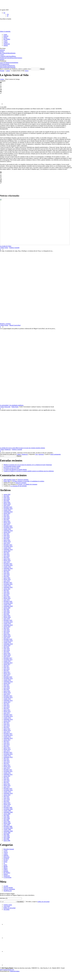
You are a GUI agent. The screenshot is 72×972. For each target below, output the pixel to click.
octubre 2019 (7, 623)
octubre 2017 (7, 661)
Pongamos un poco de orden (11, 468)
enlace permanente (55, 454)
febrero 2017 (7, 674)
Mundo (6, 866)
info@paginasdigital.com (7, 969)
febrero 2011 (7, 785)
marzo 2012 (7, 765)
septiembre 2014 (8, 719)
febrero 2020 (7, 617)
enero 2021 (7, 600)
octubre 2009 (7, 810)
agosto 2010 (7, 795)
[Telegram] (36, 89)
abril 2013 (6, 746)
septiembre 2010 (8, 793)
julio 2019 (6, 628)
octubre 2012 (7, 755)
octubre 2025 (7, 510)
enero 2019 (7, 637)
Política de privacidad (9, 908)
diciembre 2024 (8, 526)
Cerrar (5, 34)
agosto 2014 (7, 721)
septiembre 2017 (8, 662)
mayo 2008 (7, 837)
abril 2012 (6, 763)
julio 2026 (6, 496)
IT (7, 16)
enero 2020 (7, 618)
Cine (36, 454)
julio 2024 (6, 534)
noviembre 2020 (8, 603)
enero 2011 (7, 787)
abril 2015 (6, 708)
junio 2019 (6, 629)
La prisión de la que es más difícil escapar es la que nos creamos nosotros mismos (22, 448)
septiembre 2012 (8, 757)
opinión (7, 64)
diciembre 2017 (8, 658)
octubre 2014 (7, 718)
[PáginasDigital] (17, 28)
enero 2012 (7, 768)
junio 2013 (6, 743)
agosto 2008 (7, 832)
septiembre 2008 (8, 831)
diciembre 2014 (8, 714)
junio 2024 (6, 535)
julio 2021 (6, 590)
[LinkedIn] (36, 86)
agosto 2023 (7, 551)
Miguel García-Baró (15, 325)
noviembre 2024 (8, 527)
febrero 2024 (7, 541)
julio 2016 (6, 685)
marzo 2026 (7, 502)
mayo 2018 (7, 650)
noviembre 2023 (8, 546)
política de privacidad (43, 901)
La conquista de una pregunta (18, 486)
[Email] (36, 91)
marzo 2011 (7, 784)
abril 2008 (6, 839)
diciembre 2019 (8, 620)
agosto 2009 (7, 814)
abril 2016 (6, 689)
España (8, 67)
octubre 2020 (7, 604)
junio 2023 (6, 554)
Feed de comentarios (9, 889)
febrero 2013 (7, 749)
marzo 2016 (7, 691)
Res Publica (7, 39)
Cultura (6, 42)
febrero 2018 (7, 655)
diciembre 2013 (8, 733)
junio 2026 (6, 497)
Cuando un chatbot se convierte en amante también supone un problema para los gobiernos (29, 471)
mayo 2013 (7, 744)
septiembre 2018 (8, 644)
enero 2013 (7, 751)
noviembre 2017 (8, 659)
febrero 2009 (7, 823)
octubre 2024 (7, 529)
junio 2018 (6, 648)
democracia (9, 62)
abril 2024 (6, 538)
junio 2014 (6, 724)
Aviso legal (7, 906)
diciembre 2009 (8, 807)
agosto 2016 (7, 683)
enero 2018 (7, 656)
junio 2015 (6, 705)
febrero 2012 (7, 766)
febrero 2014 (7, 730)
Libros (10, 56)
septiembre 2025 (8, 511)
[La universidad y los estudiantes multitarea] (36, 403)
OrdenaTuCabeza (14, 971)
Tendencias (7, 44)
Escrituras (6, 858)
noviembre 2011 (8, 771)
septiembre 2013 (8, 738)
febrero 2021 (7, 598)
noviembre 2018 (8, 640)
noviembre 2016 (8, 678)
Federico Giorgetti (14, 247)
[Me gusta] (0, 103)
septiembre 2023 (8, 549)
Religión (13, 53)
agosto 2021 (7, 589)
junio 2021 (6, 592)
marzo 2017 (7, 672)
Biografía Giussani (9, 849)
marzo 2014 (7, 729)
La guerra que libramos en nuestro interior (15, 469)
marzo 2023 (7, 559)
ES (4, 13)
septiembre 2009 (8, 812)
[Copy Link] (36, 93)
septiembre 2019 (8, 625)
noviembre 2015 (8, 697)
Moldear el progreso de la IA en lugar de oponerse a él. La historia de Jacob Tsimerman (28, 464)
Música (14, 56)
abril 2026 (6, 500)
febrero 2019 (7, 636)
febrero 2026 (7, 504)
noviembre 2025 (8, 508)
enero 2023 (7, 562)
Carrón (5, 40)
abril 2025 (6, 519)
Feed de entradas (8, 887)
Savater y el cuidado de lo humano (27, 484)
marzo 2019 (7, 634)
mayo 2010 (7, 799)
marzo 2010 (7, 803)
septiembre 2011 (8, 774)
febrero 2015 (7, 711)
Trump (3, 64)
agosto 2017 (7, 664)
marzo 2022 (7, 578)
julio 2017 (6, 666)
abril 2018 (6, 651)
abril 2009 (6, 820)
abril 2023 (6, 557)
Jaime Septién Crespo (9, 479)
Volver (26, 70)
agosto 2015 (7, 702)
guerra (2, 65)
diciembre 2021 (8, 582)
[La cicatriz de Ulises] (35, 244)
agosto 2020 (7, 607)
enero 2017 (7, 675)
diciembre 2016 (8, 677)
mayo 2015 (7, 707)
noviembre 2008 (8, 828)
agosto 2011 (7, 776)
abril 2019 (6, 633)
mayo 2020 (7, 612)
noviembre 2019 (8, 622)
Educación (13, 58)
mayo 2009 (7, 818)
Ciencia (8, 58)
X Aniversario (7, 877)
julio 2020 (6, 609)
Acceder (6, 886)
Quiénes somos (8, 904)
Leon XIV (3, 62)
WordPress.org (8, 890)
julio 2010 (6, 796)
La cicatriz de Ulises (5, 246)
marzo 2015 (7, 710)
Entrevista (6, 65)
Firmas (5, 37)
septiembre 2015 (8, 700)
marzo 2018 (7, 653)
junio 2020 (6, 611)
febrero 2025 (7, 522)
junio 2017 (6, 667)
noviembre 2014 (8, 716)
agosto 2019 (7, 626)
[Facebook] (36, 82)
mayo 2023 (7, 556)
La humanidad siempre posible (12, 466)
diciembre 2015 (8, 696)
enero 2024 (7, 543)
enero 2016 (7, 694)
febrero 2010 (7, 804)
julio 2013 (6, 741)
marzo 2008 (7, 840)
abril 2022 (6, 576)
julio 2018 (6, 647)
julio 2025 (6, 515)
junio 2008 (6, 836)
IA (17, 58)
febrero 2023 (7, 560)
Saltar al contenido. (5, 31)
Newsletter (6, 909)
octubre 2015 (7, 699)
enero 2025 (7, 524)
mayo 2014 (7, 725)
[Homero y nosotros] (36, 322)
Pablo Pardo (15, 407)
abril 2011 (6, 782)
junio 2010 (6, 798)
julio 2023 (6, 552)
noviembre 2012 (8, 754)
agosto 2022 (7, 570)
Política (9, 53)
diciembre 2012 (8, 752)
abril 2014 (6, 727)
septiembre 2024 (8, 530)
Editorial (6, 36)
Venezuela (12, 67)
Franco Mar (7, 481)
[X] (36, 84)
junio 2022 (6, 573)
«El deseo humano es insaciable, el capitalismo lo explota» (28, 481)
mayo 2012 (7, 762)
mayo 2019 (7, 631)
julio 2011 (6, 777)
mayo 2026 (7, 499)
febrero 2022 (7, 579)
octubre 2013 (7, 736)
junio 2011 (6, 779)
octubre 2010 (7, 791)
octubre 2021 (7, 585)
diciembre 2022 (8, 563)
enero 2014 (7, 732)
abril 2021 (6, 595)
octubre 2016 (7, 680)
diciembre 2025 (8, 507)
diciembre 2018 (8, 639)
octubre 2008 (7, 829)
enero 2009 (7, 825)
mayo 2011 (7, 780)
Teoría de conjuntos (22, 479)
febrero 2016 (7, 692)
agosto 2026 (7, 494)
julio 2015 (6, 703)
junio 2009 (6, 817)
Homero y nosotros (5, 323)
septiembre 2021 (8, 587)
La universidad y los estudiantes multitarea (11, 405)
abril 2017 (6, 670)
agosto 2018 (7, 645)
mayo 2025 (7, 518)
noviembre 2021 (8, 584)
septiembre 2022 (8, 568)
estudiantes (15, 62)
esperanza (41, 454)
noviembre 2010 (8, 790)
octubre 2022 (7, 567)
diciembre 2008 (8, 826)
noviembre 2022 (8, 565)
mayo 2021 (7, 593)
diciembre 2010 (8, 788)
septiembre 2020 (8, 606)
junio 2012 (6, 760)
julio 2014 (6, 722)
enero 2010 (7, 806)
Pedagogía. (12, 65)
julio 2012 (6, 758)
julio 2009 (6, 815)
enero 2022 (7, 581)
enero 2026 (7, 505)
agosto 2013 (7, 740)
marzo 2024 (7, 540)
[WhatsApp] (36, 88)
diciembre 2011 (8, 769)
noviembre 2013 (8, 735)
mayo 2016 (7, 688)
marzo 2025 (7, 521)
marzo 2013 (7, 747)
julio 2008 (6, 834)
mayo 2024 (7, 537)
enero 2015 (7, 713)
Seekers (6, 45)
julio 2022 (6, 571)
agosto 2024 (7, 532)
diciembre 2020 (8, 601)
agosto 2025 (7, 513)
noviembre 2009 (8, 809)
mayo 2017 (7, 669)
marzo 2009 (7, 821)
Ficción (6, 56)
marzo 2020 (7, 615)
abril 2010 (6, 801)
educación (3, 67)
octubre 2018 (7, 642)
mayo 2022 (7, 574)
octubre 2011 (7, 773)
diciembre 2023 (8, 545)
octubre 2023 (7, 548)
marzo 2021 (7, 596)
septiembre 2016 (8, 681)
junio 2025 (6, 516)
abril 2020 (6, 614)
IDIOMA (2, 898)
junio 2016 (6, 686)
